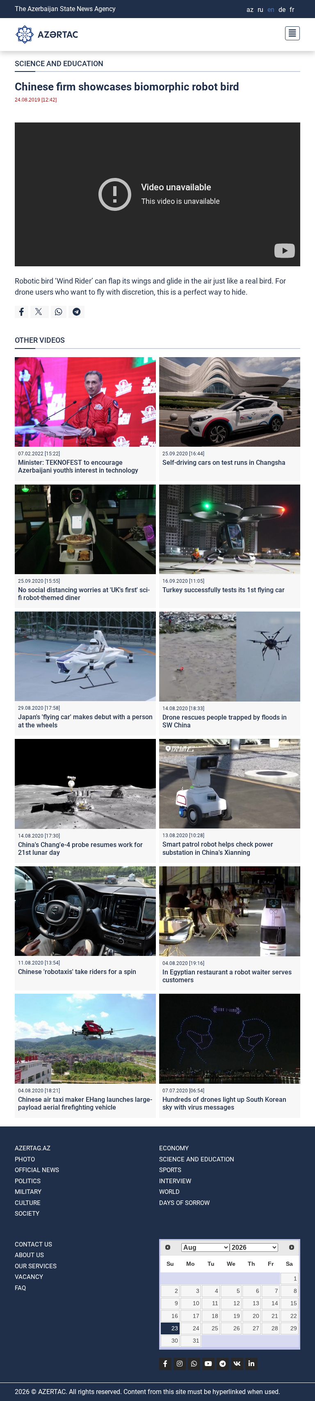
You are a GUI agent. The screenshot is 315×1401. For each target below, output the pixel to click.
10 (196, 1303)
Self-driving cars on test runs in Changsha (223, 462)
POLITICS (28, 1181)
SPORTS (170, 1170)
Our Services (36, 1266)
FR (292, 10)
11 (215, 1303)
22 (293, 1316)
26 (236, 1328)
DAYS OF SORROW (184, 1203)
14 (275, 1303)
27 (256, 1328)
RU (260, 10)
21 (275, 1316)
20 (256, 1316)
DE (281, 10)
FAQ (20, 1288)
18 (215, 1316)
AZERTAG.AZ (32, 1148)
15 (293, 1303)
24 (196, 1328)
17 (196, 1316)
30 (174, 1340)
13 (256, 1303)
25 (215, 1328)
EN (270, 10)
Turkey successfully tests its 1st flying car (223, 590)
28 (275, 1328)
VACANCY (29, 1277)
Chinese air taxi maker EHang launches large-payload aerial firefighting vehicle (85, 1103)
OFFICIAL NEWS (37, 1170)
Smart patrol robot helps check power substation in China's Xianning (217, 848)
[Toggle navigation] (290, 32)
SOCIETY (27, 1213)
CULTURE (28, 1203)
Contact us (33, 1244)
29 (293, 1328)
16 (174, 1316)
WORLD (169, 1192)
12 (236, 1303)
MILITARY (28, 1192)
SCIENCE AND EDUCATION (59, 63)
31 (196, 1340)
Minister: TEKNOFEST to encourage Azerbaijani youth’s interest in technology (78, 466)
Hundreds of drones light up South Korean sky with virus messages (224, 1103)
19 (236, 1316)
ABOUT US (29, 1255)
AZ (250, 10)
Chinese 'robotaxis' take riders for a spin (77, 972)
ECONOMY (174, 1148)
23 (174, 1328)
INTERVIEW (175, 1181)
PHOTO (25, 1159)
